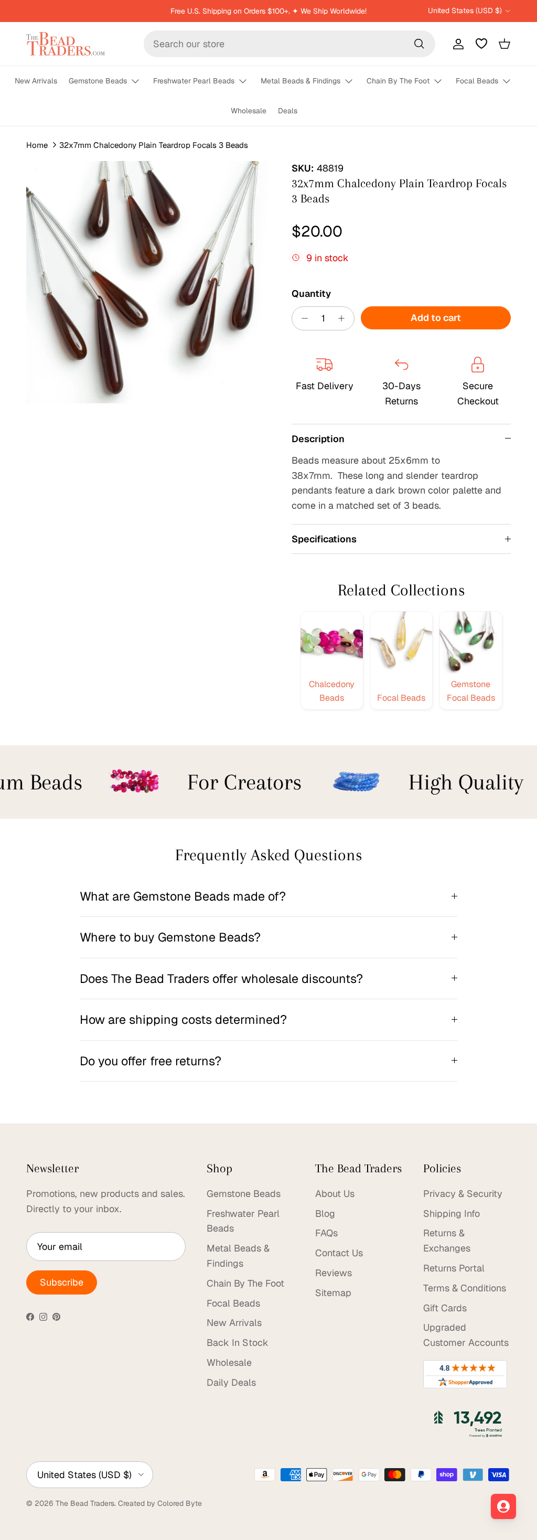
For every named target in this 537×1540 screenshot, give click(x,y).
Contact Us (339, 1253)
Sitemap (333, 1293)
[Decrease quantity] (302, 318)
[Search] (419, 43)
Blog (325, 1213)
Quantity (311, 293)
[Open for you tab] (503, 1506)
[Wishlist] (481, 43)
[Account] (456, 43)
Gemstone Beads (98, 80)
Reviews (333, 1273)
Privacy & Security (462, 1194)
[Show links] (140, 81)
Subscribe (61, 1282)
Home (37, 145)
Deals (287, 110)
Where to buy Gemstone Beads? (170, 937)
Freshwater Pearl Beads (193, 80)
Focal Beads (477, 80)
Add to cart (436, 318)
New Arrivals (36, 80)
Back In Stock (237, 1342)
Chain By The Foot (398, 80)
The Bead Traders (85, 1503)
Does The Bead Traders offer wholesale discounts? (221, 978)
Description (318, 439)
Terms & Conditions (464, 1288)
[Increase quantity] (344, 318)
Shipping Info (451, 1213)
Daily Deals (231, 1382)
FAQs (326, 1233)
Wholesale (248, 110)
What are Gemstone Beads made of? (183, 896)
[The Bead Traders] (65, 44)
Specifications (324, 539)
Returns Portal (454, 1268)
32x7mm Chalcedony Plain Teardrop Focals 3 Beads (153, 145)
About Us (335, 1194)
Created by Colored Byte (160, 1503)
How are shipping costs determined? (183, 1019)
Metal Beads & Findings (300, 80)
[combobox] (289, 43)
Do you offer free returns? (150, 1061)
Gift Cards (445, 1308)
